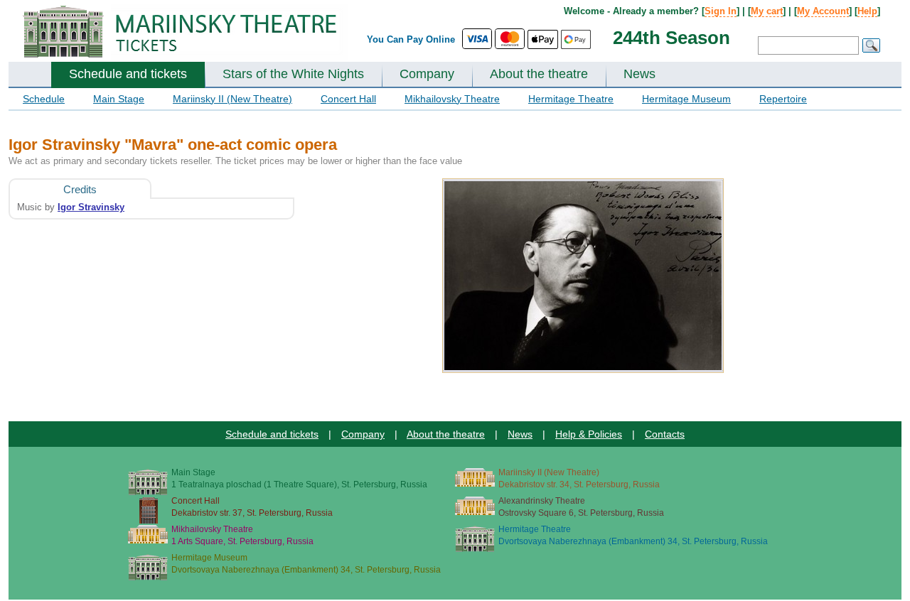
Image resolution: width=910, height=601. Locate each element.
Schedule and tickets (128, 74)
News (639, 74)
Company (427, 74)
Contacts (665, 434)
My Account (823, 11)
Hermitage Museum (686, 98)
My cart (767, 11)
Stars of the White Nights (293, 74)
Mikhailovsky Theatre (452, 98)
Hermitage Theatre (571, 98)
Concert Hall (348, 98)
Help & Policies (588, 434)
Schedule (44, 98)
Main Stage (118, 98)
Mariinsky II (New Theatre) (232, 98)
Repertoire (783, 98)
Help (867, 11)
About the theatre (539, 74)
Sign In (721, 11)
